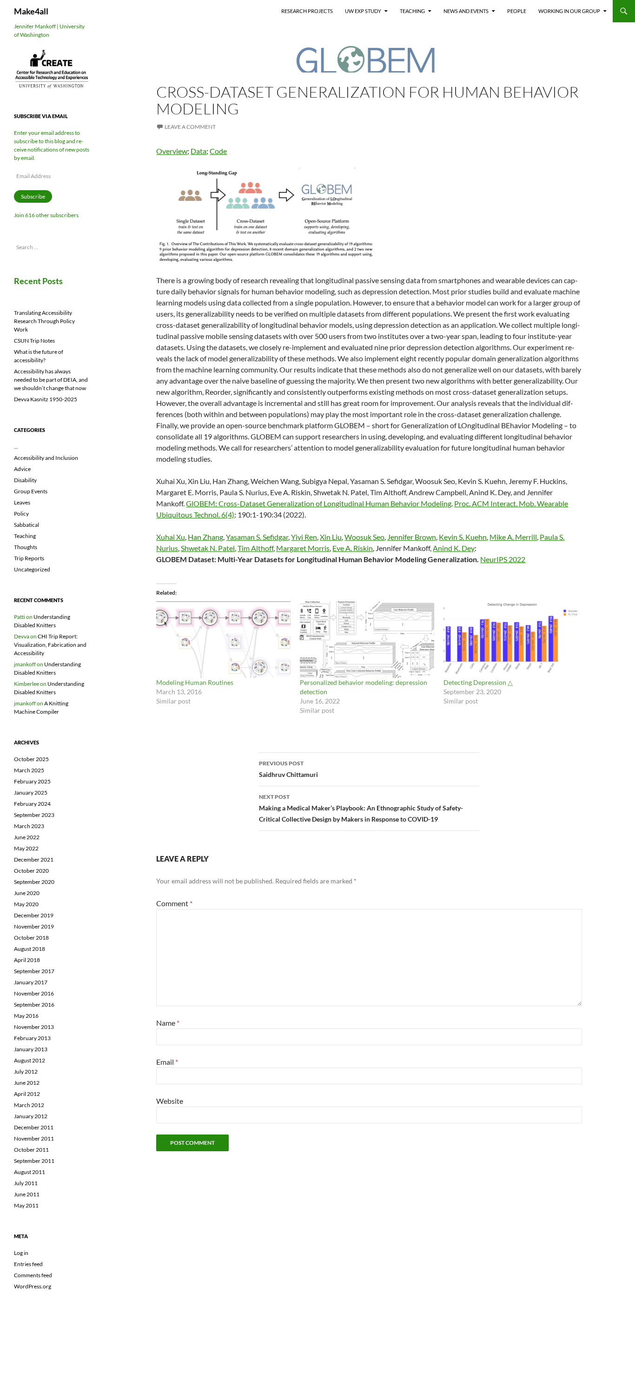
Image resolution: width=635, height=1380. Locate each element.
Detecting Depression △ (478, 682)
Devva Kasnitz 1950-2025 (45, 399)
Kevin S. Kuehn (463, 536)
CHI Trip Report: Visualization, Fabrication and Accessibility (50, 645)
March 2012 (29, 1104)
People (516, 11)
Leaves (22, 502)
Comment (174, 903)
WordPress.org (32, 1286)
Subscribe (33, 196)
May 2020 (26, 904)
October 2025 (31, 759)
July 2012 (26, 1071)
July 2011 (26, 1183)
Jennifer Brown (411, 536)
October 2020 (31, 870)
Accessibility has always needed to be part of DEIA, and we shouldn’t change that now (51, 379)
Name (167, 1022)
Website (169, 1100)
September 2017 (34, 971)
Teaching (412, 11)
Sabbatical (26, 524)
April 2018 (27, 959)
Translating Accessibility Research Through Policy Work (44, 321)
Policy (21, 513)
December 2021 (33, 859)
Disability (25, 480)
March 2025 (29, 770)
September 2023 (34, 814)
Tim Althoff (255, 548)
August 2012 (29, 1060)
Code (218, 150)
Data (198, 150)
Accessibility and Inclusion (46, 457)
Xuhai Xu (170, 536)
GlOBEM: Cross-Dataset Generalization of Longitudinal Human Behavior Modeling (318, 503)
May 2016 (26, 1015)
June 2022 (27, 837)
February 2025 (32, 781)
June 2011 (27, 1194)
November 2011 (34, 1138)
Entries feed (28, 1264)
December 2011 (33, 1127)
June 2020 (27, 892)
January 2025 (30, 792)
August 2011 (29, 1171)
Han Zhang (205, 536)
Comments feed (33, 1275)
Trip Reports (29, 558)
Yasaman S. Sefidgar (257, 536)
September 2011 (34, 1160)
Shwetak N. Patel (208, 548)
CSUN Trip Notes (34, 340)
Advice (22, 468)
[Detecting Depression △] (510, 639)
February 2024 (32, 803)
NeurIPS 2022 (502, 559)
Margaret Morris (303, 548)
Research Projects (307, 11)
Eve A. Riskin (352, 548)
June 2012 (27, 1082)
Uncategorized (32, 569)
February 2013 (32, 1038)
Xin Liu (331, 536)
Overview (171, 150)
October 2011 (31, 1149)
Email (167, 1061)
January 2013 (30, 1049)
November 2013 (34, 1026)
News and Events (466, 11)
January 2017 (30, 982)
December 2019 (33, 915)
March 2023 (29, 826)
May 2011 (26, 1205)
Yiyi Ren (304, 536)
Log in (21, 1252)
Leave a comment (190, 126)
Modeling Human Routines (194, 682)
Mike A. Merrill (513, 536)
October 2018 (31, 937)
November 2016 (34, 993)
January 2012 (30, 1116)
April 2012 (27, 1093)
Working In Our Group (569, 11)
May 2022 (26, 848)
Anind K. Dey (454, 548)
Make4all (31, 11)
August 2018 (29, 948)
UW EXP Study (363, 11)
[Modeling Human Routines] (223, 639)
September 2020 (34, 881)
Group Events (30, 491)
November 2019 (34, 926)
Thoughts (25, 547)
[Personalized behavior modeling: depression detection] (367, 639)
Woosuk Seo (364, 536)
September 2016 (34, 1004)
